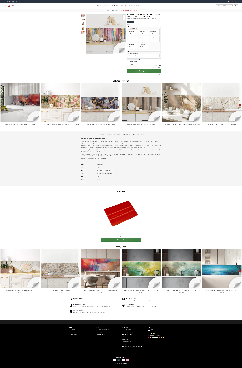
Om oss (73, 332)
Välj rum (15, 1)
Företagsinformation (128, 332)
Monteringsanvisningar (103, 329)
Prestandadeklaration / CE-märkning (132, 346)
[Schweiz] (157, 337)
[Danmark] (156, 337)
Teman (7, 1)
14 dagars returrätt (131, 298)
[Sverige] (161, 337)
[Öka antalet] (136, 66)
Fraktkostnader (77, 298)
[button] (106, 34)
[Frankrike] (150, 337)
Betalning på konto (78, 310)
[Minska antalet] (128, 66)
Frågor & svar (74, 334)
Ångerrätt (79, 322)
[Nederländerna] (154, 337)
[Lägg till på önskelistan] (124, 16)
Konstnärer (21, 1)
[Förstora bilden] (124, 18)
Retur (124, 337)
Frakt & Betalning (127, 334)
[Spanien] (159, 337)
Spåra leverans (101, 334)
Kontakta (73, 329)
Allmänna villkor (127, 329)
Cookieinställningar (128, 349)
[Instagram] (149, 330)
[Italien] (152, 337)
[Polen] (163, 337)
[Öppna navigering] (5, 5)
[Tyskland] (148, 337)
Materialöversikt (101, 332)
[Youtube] (152, 330)
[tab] (101, 134)
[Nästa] (240, 105)
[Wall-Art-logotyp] (13, 6)
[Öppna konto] (228, 1)
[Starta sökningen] (232, 5)
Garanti (125, 344)
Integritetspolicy (72, 322)
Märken (11, 1)
